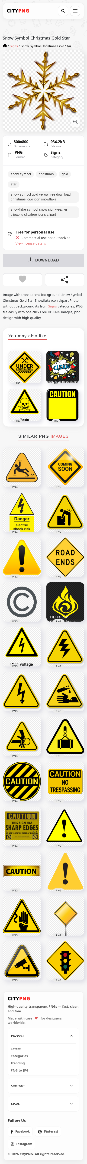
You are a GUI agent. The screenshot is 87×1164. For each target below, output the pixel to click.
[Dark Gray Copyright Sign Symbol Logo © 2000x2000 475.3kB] (22, 602)
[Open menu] (75, 11)
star (13, 184)
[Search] (63, 11)
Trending (18, 1063)
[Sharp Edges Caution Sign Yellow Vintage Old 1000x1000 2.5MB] (22, 826)
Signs (56, 152)
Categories (19, 1056)
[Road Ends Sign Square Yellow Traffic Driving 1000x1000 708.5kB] (65, 557)
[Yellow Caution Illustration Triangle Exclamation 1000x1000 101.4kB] (65, 871)
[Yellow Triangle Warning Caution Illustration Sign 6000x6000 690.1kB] (22, 557)
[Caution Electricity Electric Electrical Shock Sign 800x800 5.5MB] (65, 646)
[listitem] (20, 1132)
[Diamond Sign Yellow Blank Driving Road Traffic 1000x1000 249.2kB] (65, 916)
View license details (31, 243)
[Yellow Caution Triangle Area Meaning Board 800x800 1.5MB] (65, 826)
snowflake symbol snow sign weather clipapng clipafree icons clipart (39, 212)
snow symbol (21, 174)
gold (65, 174)
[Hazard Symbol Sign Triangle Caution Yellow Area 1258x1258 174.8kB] (22, 736)
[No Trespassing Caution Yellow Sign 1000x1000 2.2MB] (65, 781)
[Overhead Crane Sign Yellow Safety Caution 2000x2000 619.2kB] (65, 736)
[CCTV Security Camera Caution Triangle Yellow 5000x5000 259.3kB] (22, 960)
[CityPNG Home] (18, 11)
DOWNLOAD (47, 260)
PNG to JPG (20, 1070)
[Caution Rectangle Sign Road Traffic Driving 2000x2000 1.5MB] (22, 871)
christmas (46, 174)
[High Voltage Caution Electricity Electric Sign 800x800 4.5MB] (22, 646)
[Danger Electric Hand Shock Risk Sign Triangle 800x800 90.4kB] (22, 916)
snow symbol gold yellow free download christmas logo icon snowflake (41, 197)
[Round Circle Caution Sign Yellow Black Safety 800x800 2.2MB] (22, 781)
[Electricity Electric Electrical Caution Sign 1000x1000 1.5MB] (22, 691)
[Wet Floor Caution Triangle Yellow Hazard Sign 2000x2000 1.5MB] (22, 467)
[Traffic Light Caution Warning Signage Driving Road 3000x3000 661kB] (65, 960)
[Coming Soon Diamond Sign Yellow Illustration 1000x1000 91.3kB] (65, 467)
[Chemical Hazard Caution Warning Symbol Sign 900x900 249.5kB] (65, 691)
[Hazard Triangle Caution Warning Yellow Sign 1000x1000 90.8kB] (65, 512)
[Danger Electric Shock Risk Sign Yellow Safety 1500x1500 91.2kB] (22, 512)
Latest (16, 1049)
